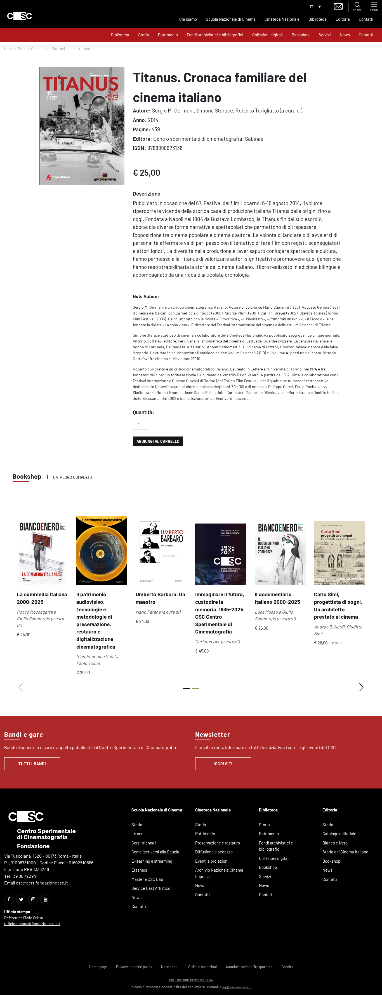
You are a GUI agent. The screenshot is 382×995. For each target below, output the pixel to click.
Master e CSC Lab (147, 879)
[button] (361, 687)
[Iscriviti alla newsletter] (338, 5)
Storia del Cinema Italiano (345, 851)
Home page (98, 967)
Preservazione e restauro (217, 842)
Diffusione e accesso (214, 851)
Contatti (366, 19)
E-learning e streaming (151, 860)
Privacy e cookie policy (134, 967)
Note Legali (170, 967)
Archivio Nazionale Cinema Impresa (219, 873)
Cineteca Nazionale (282, 19)
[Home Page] (19, 16)
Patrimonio (168, 34)
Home (9, 48)
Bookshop (301, 34)
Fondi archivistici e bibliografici (215, 34)
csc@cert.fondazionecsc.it (42, 882)
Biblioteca (317, 19)
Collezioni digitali (267, 34)
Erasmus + (140, 869)
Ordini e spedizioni (202, 967)
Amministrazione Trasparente (249, 967)
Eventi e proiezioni (211, 860)
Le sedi (138, 833)
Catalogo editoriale (339, 833)
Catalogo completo (72, 477)
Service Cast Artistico (150, 888)
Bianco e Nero (335, 842)
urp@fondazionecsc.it (237, 987)
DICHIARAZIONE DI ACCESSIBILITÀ (191, 980)
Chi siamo (188, 19)
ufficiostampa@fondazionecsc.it (32, 923)
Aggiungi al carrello (158, 441)
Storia (143, 34)
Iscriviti (223, 763)
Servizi (325, 34)
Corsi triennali (143, 842)
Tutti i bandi (32, 763)
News (345, 34)
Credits (287, 967)
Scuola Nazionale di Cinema (231, 19)
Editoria (343, 19)
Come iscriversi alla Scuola (155, 851)
